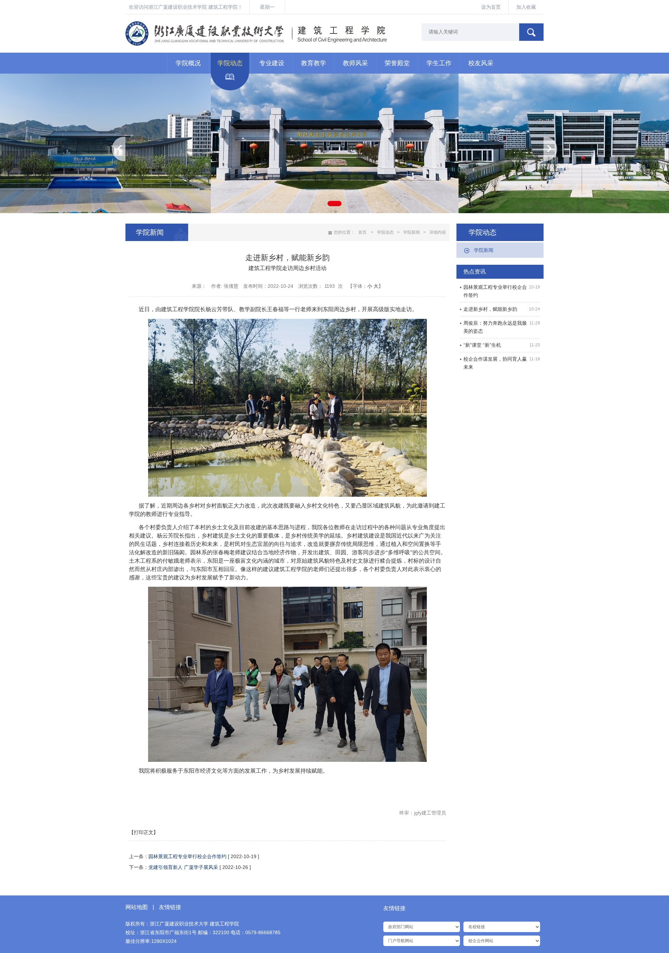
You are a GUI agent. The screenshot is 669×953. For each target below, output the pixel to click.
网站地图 (136, 907)
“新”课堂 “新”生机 (482, 345)
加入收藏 (526, 7)
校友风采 (480, 63)
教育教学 (313, 63)
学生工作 (439, 63)
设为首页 (491, 7)
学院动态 (230, 63)
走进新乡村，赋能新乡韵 (490, 309)
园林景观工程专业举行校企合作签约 (187, 856)
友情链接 (170, 907)
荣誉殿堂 (397, 63)
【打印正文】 (143, 832)
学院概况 (188, 63)
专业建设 (271, 63)
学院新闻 (483, 250)
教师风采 (355, 63)
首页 (362, 232)
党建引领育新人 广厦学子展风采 (183, 867)
